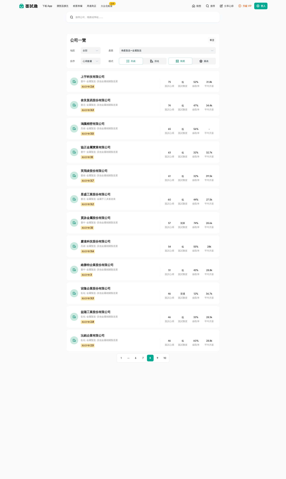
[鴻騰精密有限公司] (143, 128)
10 (165, 358)
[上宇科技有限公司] (143, 81)
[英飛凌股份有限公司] (143, 176)
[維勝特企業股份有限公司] (143, 270)
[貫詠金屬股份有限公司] (143, 223)
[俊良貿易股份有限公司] (143, 105)
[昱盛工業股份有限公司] (143, 199)
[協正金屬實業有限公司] (143, 152)
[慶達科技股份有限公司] (143, 246)
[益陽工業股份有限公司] (143, 317)
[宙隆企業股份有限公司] (143, 293)
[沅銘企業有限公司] (143, 340)
